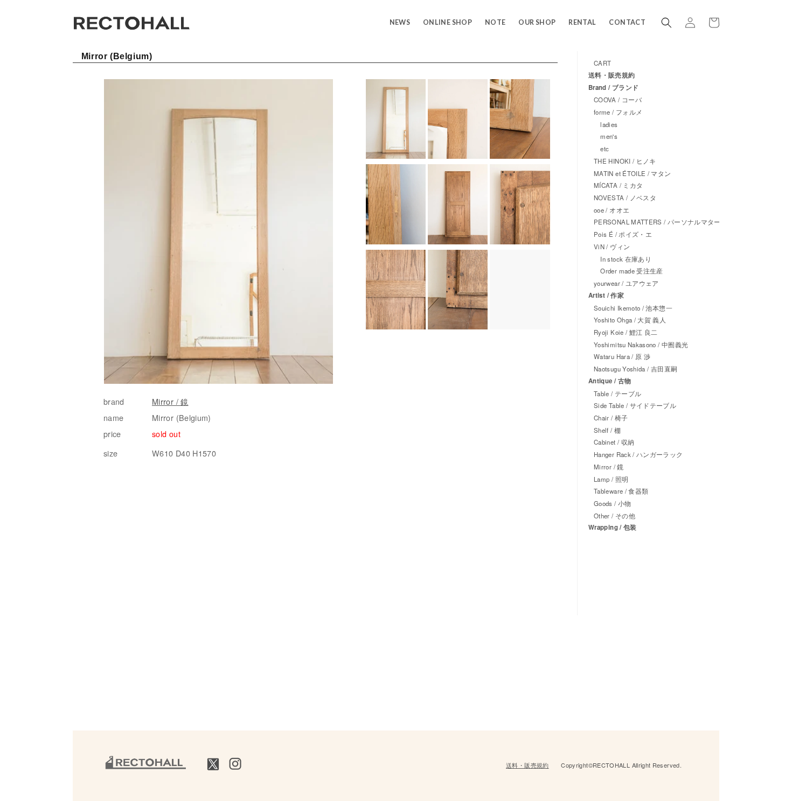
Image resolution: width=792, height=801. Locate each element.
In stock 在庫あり (622, 259)
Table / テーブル (617, 393)
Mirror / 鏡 (170, 401)
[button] (666, 22)
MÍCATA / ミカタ (618, 185)
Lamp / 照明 (611, 479)
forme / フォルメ (618, 112)
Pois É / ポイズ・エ (623, 234)
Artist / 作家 (606, 295)
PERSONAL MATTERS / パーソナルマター (657, 221)
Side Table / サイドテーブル (635, 405)
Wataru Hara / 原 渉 (622, 356)
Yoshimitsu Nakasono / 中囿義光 (641, 344)
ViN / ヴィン (612, 246)
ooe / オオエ (611, 210)
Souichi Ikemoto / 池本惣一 (633, 308)
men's (605, 136)
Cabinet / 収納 (614, 442)
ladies (606, 124)
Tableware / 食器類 (621, 491)
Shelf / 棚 (607, 430)
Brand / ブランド (613, 87)
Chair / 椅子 (611, 417)
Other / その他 (614, 515)
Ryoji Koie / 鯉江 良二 (625, 332)
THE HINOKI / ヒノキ (625, 161)
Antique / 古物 (609, 380)
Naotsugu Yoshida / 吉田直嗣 (635, 368)
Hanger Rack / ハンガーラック (638, 454)
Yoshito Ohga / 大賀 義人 (630, 319)
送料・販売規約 (611, 75)
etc (601, 148)
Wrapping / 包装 (612, 527)
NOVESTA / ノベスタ (625, 197)
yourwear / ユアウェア (626, 283)
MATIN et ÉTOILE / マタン (632, 173)
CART (602, 63)
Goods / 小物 (612, 503)
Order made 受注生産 (628, 270)
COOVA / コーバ (618, 99)
